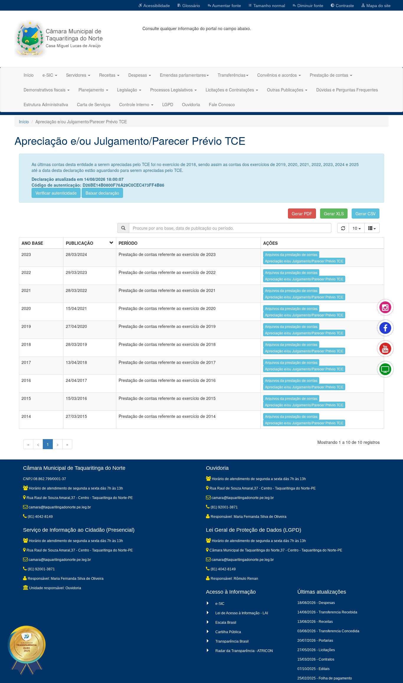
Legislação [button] (127, 90)
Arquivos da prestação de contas (291, 254)
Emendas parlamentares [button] (183, 75)
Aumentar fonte (226, 5)
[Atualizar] (343, 228)
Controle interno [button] (134, 104)
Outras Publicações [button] (285, 90)
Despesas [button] (138, 75)
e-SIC (220, 604)
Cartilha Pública (228, 632)
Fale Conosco (222, 104)
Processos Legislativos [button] (172, 90)
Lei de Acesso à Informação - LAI (241, 613)
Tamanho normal (268, 5)
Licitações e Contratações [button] (230, 90)
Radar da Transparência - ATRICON (244, 651)
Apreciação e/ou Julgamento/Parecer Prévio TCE (304, 260)
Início (29, 75)
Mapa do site (378, 5)
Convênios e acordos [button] (277, 75)
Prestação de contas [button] (329, 75)
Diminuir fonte (309, 5)
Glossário (190, 5)
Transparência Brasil (232, 641)
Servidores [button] (76, 75)
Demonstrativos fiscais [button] (45, 90)
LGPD (167, 104)
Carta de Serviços (93, 104)
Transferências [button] (231, 75)
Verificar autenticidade (56, 193)
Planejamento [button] (91, 90)
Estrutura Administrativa (46, 104)
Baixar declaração (102, 193)
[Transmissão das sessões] (391, 375)
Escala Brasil (225, 622)
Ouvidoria (191, 104)
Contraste (344, 5)
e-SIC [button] (48, 75)
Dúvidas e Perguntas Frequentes (347, 90)
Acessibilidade (156, 5)
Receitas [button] (108, 75)
